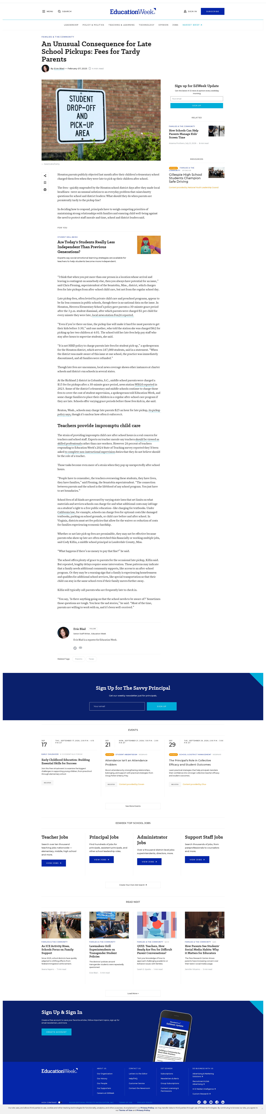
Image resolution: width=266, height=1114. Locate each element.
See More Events (133, 806)
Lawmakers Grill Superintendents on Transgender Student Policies (103, 951)
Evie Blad (59, 68)
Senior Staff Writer (81, 634)
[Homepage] (133, 11)
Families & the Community (58, 37)
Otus (204, 784)
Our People (102, 1083)
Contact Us (135, 1068)
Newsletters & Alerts (170, 1078)
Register (47, 783)
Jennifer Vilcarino (192, 969)
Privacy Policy (144, 1102)
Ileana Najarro (48, 969)
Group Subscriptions (170, 1083)
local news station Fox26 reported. (113, 315)
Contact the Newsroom (139, 1088)
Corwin (141, 784)
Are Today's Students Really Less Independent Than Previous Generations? (86, 247)
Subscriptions (167, 1074)
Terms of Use (125, 1102)
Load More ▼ (133, 993)
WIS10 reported (144, 384)
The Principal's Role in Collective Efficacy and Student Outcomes (190, 762)
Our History (102, 1078)
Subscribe (212, 11)
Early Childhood (50, 754)
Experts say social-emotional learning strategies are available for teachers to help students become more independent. (91, 260)
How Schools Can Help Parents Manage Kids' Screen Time (183, 134)
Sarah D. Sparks (144, 969)
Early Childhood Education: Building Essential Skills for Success (66, 761)
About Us (101, 1068)
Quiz (167, 942)
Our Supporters (104, 1088)
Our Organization (104, 1074)
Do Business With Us (203, 1068)
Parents (78, 659)
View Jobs (52, 863)
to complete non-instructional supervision (90, 452)
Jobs (175, 25)
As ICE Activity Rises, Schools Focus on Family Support (57, 949)
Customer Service (137, 1083)
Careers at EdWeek (105, 1093)
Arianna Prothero (177, 143)
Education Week (98, 634)
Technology (146, 25)
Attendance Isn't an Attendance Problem (126, 762)
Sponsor (186, 170)
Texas (91, 659)
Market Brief (191, 25)
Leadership (71, 25)
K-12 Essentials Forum (71, 754)
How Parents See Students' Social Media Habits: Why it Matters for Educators (202, 949)
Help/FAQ (133, 1078)
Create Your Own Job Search (132, 885)
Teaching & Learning (121, 25)
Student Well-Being (67, 237)
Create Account (56, 1032)
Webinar (143, 754)
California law (66, 512)
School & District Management (195, 754)
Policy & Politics (93, 25)
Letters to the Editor (138, 1074)
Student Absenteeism (126, 754)
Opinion (163, 25)
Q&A (214, 942)
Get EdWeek (167, 1068)
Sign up (161, 706)
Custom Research (201, 1094)
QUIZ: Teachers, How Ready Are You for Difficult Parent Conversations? (154, 949)
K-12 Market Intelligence (203, 1089)
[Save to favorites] (45, 182)
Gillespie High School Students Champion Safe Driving (185, 178)
